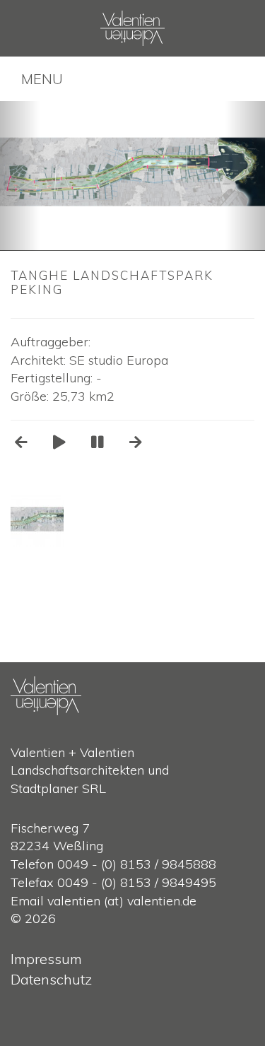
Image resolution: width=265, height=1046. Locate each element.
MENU (42, 79)
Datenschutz (51, 979)
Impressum (46, 959)
